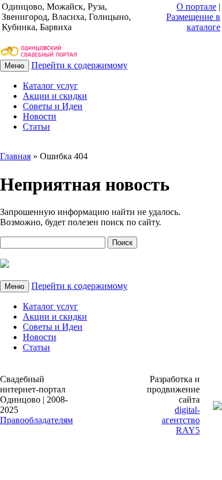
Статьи (36, 126)
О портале (196, 6)
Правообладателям (36, 420)
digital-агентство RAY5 (181, 420)
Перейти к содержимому (79, 65)
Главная (15, 156)
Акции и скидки (55, 96)
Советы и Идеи (53, 106)
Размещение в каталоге (193, 22)
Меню (14, 65)
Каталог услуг (50, 85)
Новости (39, 116)
